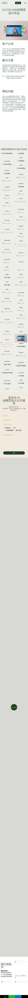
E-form (18, 101)
